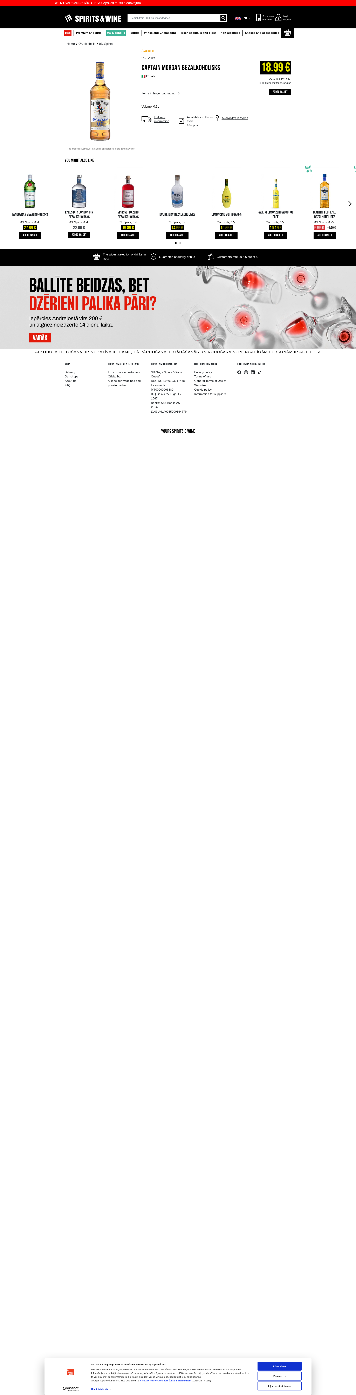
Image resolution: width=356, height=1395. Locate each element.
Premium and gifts (89, 32)
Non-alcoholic (230, 32)
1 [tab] (175, 243)
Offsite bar (115, 376)
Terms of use (202, 376)
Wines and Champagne (160, 32)
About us (70, 380)
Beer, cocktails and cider (198, 32)
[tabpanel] (30, 203)
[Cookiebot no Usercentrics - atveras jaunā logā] (70, 1389)
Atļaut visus (279, 1366)
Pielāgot (277, 1376)
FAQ (67, 385)
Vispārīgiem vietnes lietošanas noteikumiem (165, 1380)
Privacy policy (203, 372)
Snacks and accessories (262, 32)
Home (71, 43)
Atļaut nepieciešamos (279, 1386)
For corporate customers (124, 372)
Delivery (70, 372)
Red (68, 32)
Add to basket (280, 92)
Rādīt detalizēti (99, 1389)
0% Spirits (106, 43)
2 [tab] (180, 243)
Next (351, 203)
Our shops (71, 376)
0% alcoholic (116, 32)
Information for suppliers (210, 394)
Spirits (134, 32)
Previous (5, 203)
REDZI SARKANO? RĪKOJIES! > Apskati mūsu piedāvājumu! (70, 3)
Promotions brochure (267, 18)
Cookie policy (203, 389)
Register (287, 19)
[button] (243, 18)
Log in (286, 16)
